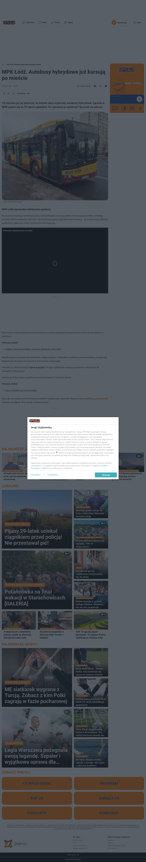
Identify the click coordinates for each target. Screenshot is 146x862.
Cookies (45, 468)
